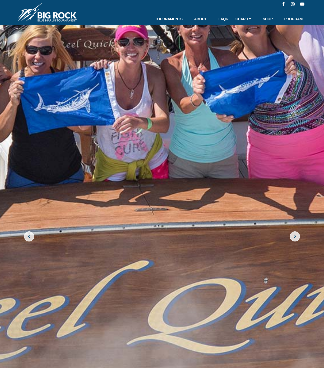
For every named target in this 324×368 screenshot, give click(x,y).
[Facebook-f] (283, 4)
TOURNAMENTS (169, 19)
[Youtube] (302, 4)
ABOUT (200, 19)
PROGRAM (293, 19)
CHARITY (243, 19)
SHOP (268, 19)
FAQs (223, 19)
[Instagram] (293, 4)
